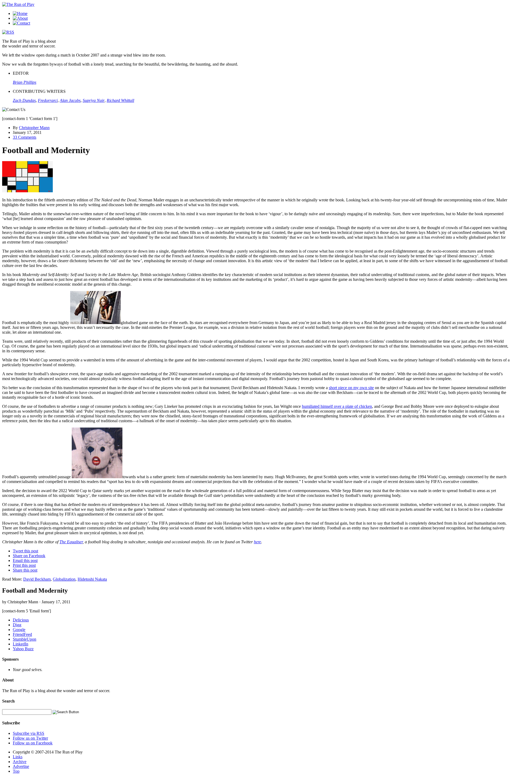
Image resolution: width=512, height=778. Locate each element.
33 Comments (24, 137)
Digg (17, 625)
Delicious (21, 620)
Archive (19, 761)
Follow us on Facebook (33, 743)
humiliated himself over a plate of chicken (337, 406)
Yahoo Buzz (23, 649)
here (257, 542)
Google (19, 629)
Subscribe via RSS (28, 733)
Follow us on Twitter (30, 738)
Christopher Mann (34, 127)
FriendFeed (22, 634)
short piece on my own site (351, 387)
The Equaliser (71, 542)
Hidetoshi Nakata (92, 579)
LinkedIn (20, 644)
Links (17, 757)
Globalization (64, 579)
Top (16, 771)
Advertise (21, 766)
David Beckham (37, 579)
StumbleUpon (24, 639)
